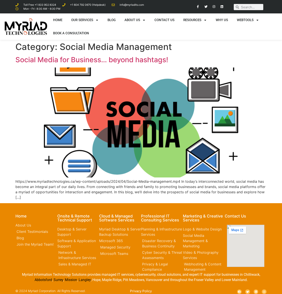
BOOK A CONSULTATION (71, 33)
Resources (192, 20)
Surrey (58, 280)
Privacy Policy (141, 291)
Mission (71, 280)
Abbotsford (43, 280)
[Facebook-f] (198, 7)
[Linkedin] (222, 7)
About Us (132, 20)
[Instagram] (214, 7)
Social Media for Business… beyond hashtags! (91, 59)
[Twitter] (206, 7)
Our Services (82, 20)
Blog (112, 20)
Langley (84, 280)
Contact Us (164, 20)
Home (57, 20)
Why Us (222, 20)
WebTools (245, 20)
